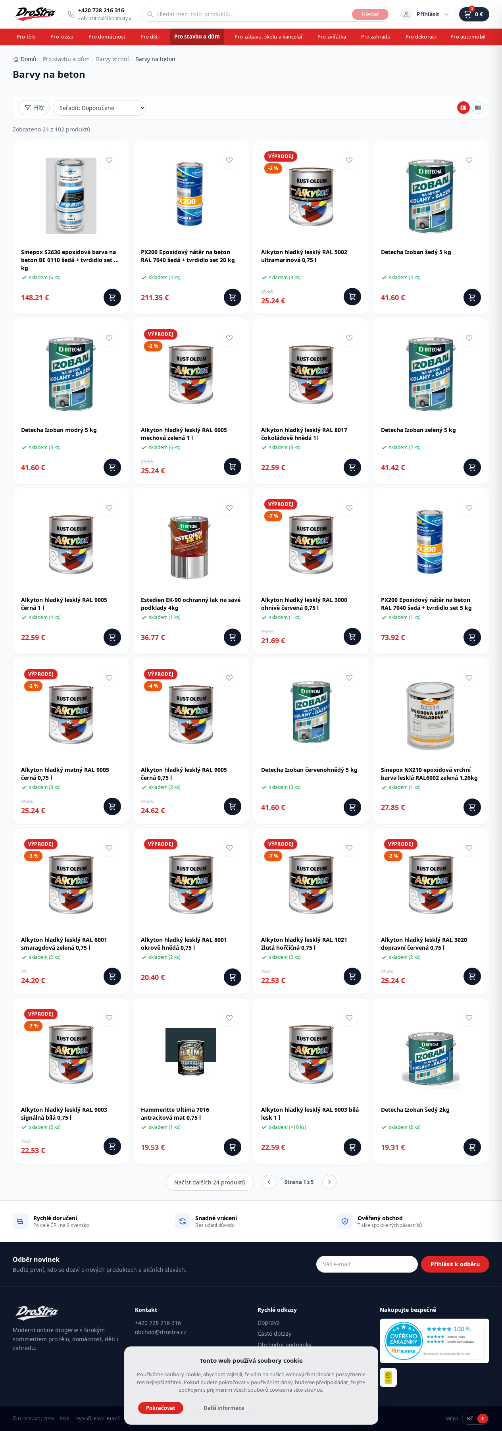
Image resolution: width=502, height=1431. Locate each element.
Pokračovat (160, 1408)
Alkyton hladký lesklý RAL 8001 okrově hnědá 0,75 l (184, 943)
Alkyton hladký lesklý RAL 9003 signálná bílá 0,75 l (64, 1113)
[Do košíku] (112, 297)
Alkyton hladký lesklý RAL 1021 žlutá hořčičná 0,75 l (304, 943)
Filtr (39, 107)
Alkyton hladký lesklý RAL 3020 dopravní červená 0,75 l (424, 943)
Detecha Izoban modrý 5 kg (59, 430)
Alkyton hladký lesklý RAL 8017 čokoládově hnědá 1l (304, 434)
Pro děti (150, 36)
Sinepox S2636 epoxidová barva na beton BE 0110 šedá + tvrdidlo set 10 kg (70, 260)
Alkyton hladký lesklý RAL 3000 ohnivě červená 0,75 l (304, 603)
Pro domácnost (107, 36)
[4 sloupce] (463, 107)
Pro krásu (61, 36)
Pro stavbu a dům (197, 36)
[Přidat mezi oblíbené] (109, 160)
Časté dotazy (274, 1333)
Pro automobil (467, 36)
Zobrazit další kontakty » (104, 18)
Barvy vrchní (112, 59)
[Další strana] (329, 1182)
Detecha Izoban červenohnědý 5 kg (309, 769)
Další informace (224, 1408)
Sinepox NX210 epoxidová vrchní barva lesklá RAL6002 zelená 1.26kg (429, 773)
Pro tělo (26, 36)
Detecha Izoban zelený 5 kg (418, 430)
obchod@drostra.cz (161, 1332)
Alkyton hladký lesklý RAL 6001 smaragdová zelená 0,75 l (64, 943)
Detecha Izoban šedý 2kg (415, 1109)
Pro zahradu (375, 36)
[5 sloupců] (477, 107)
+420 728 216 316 (158, 1323)
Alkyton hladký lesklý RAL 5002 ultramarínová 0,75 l (304, 256)
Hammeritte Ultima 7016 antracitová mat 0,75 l (175, 1113)
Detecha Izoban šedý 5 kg (416, 252)
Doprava (269, 1322)
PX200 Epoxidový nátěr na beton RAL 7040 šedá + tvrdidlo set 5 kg (426, 603)
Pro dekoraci (421, 36)
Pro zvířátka (331, 36)
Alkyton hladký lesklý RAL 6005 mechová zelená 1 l (184, 434)
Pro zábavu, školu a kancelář (269, 36)
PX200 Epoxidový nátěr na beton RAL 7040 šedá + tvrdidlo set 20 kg (188, 256)
